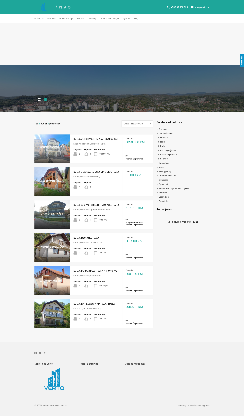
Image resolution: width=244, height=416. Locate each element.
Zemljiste (163, 201)
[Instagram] (69, 7)
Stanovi (164, 158)
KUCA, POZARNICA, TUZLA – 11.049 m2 (95, 270)
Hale (162, 141)
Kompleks (164, 162)
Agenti (126, 18)
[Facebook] (60, 7)
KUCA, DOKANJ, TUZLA (86, 238)
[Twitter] (65, 7)
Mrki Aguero (204, 405)
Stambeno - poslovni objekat (174, 188)
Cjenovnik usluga (110, 18)
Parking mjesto (168, 150)
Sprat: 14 (163, 184)
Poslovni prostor (168, 154)
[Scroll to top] (239, 412)
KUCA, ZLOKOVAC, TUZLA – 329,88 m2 (95, 139)
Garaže (164, 137)
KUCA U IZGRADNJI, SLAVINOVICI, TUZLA (96, 172)
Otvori (52, 157)
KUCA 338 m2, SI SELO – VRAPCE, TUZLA (96, 205)
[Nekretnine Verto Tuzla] (42, 10)
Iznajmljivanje (66, 18)
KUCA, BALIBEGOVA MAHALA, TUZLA (94, 304)
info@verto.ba (202, 7)
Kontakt (81, 18)
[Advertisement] (122, 44)
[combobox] (137, 123)
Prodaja (51, 18)
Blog (136, 18)
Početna (38, 18)
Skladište (163, 179)
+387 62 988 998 (179, 7)
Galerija (93, 18)
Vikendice (164, 196)
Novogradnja (165, 171)
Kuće (162, 146)
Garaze (163, 129)
